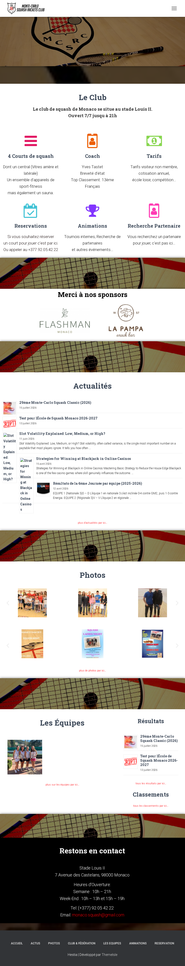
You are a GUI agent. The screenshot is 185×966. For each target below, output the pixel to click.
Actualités (92, 385)
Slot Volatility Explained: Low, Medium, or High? (62, 433)
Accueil (17, 943)
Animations (92, 226)
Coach (92, 156)
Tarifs (154, 156)
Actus (35, 943)
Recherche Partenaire (154, 226)
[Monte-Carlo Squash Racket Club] (27, 8)
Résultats (151, 721)
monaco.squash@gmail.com (98, 914)
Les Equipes (112, 943)
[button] (8, 603)
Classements (151, 794)
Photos (93, 575)
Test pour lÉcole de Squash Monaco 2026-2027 (58, 418)
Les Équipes (62, 722)
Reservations (30, 226)
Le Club (92, 97)
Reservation (164, 943)
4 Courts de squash (31, 156)
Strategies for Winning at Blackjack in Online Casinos (83, 458)
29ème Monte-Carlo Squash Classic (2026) (55, 402)
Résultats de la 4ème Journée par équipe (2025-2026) (97, 483)
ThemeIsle (109, 955)
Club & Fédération (81, 943)
